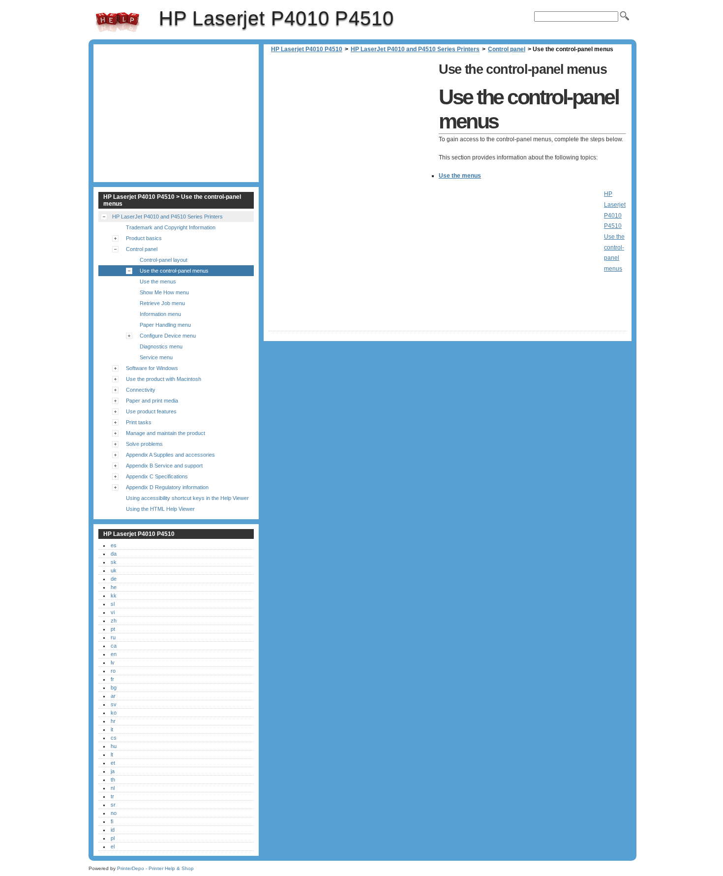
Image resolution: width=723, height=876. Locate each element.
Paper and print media (152, 401)
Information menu (160, 314)
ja (113, 771)
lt (112, 754)
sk (114, 562)
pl (113, 838)
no (114, 813)
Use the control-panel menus (174, 271)
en (114, 654)
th (113, 779)
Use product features (151, 411)
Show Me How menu (164, 292)
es (114, 545)
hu (114, 746)
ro (113, 671)
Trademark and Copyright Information (170, 227)
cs (114, 738)
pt (113, 629)
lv (113, 662)
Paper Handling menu (165, 325)
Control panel (506, 49)
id (113, 830)
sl (113, 604)
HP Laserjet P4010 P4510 (117, 22)
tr (112, 796)
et (113, 763)
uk (114, 570)
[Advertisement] (351, 128)
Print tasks (138, 422)
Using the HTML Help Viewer (160, 509)
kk (114, 595)
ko (114, 713)
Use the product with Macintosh (163, 379)
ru (113, 637)
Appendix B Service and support (164, 466)
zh (114, 621)
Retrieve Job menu (162, 303)
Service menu (156, 357)
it (112, 729)
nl (113, 788)
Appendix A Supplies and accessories (170, 455)
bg (114, 687)
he (114, 587)
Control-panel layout (163, 260)
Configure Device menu (168, 336)
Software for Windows (152, 368)
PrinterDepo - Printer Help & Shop (155, 868)
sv (114, 704)
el (113, 846)
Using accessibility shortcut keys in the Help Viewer (187, 498)
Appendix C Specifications (157, 476)
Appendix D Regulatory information (167, 487)
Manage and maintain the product (165, 433)
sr (113, 805)
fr (112, 679)
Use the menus (460, 175)
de (114, 579)
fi (112, 821)
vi (113, 612)
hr (113, 721)
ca (114, 646)
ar (113, 696)
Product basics (144, 238)
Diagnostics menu (161, 346)
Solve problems (144, 444)
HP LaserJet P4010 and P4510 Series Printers (415, 49)
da (114, 554)
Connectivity (140, 390)
